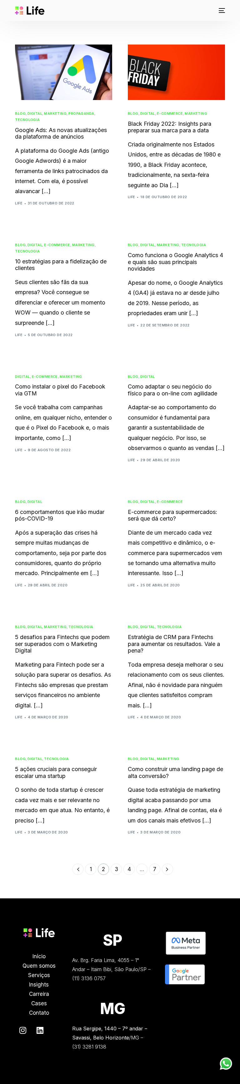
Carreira (39, 994)
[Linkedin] (40, 1030)
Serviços (39, 975)
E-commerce (170, 113)
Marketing (55, 113)
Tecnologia (27, 120)
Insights (39, 984)
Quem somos (39, 966)
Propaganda (81, 113)
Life (18, 203)
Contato (39, 1013)
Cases (39, 1003)
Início (39, 956)
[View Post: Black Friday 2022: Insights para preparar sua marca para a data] (176, 72)
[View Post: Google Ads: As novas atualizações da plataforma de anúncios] (63, 72)
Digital (35, 113)
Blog (20, 113)
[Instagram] (23, 1030)
